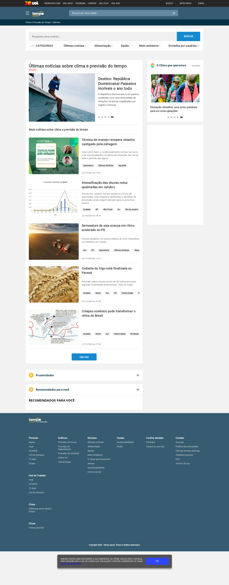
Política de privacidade (70, 563)
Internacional (94, 472)
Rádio (120, 446)
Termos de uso (183, 463)
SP (97, 210)
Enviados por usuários (183, 45)
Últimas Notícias (105, 166)
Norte (98, 293)
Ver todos (196, 66)
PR (92, 250)
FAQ (178, 459)
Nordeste (134, 334)
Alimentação (102, 45)
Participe (150, 442)
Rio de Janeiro (131, 210)
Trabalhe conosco (184, 455)
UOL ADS (115, 3)
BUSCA (169, 3)
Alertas (91, 463)
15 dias (32, 459)
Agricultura (88, 166)
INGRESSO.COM (52, 3)
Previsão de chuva (67, 442)
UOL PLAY (104, 3)
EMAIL (201, 3)
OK (157, 561)
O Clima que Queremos (99, 459)
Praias (32, 463)
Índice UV (63, 457)
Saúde (125, 45)
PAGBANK (80, 3)
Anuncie (180, 442)
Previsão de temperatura (64, 447)
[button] (99, 117)
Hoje (31, 446)
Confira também (155, 438)
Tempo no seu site (155, 446)
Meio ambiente (148, 45)
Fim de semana (36, 455)
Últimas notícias (74, 45)
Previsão (33, 438)
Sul (84, 250)
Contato (180, 438)
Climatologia (64, 462)
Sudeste (86, 210)
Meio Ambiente (95, 455)
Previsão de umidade (68, 453)
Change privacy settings (188, 450)
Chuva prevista (36, 527)
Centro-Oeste (127, 293)
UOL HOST (68, 3)
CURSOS (92, 3)
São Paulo (108, 210)
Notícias (92, 438)
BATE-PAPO (185, 3)
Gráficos (62, 438)
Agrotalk (122, 166)
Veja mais (84, 357)
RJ (119, 210)
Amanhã (33, 450)
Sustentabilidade (96, 467)
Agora (32, 442)
